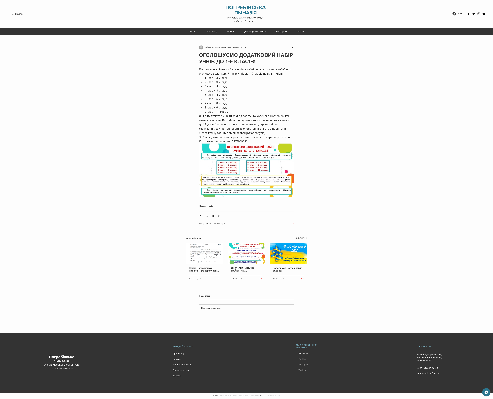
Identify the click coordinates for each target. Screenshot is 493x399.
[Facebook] (468, 14)
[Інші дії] (292, 47)
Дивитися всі (301, 238)
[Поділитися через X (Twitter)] (206, 215)
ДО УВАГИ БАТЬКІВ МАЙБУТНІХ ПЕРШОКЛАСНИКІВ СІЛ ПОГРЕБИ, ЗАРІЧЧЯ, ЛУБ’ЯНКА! (244, 269)
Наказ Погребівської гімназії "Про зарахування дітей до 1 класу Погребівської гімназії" (204, 269)
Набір (210, 206)
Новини (203, 206)
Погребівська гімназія (61, 359)
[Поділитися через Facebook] (200, 215)
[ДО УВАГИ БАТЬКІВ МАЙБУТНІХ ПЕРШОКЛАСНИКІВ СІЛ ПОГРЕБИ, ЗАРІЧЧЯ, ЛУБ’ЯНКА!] (246, 253)
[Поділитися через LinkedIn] (213, 215)
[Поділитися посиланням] (219, 215)
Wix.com (276, 396)
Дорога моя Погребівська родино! (287, 269)
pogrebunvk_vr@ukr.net (428, 373)
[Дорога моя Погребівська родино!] (288, 253)
